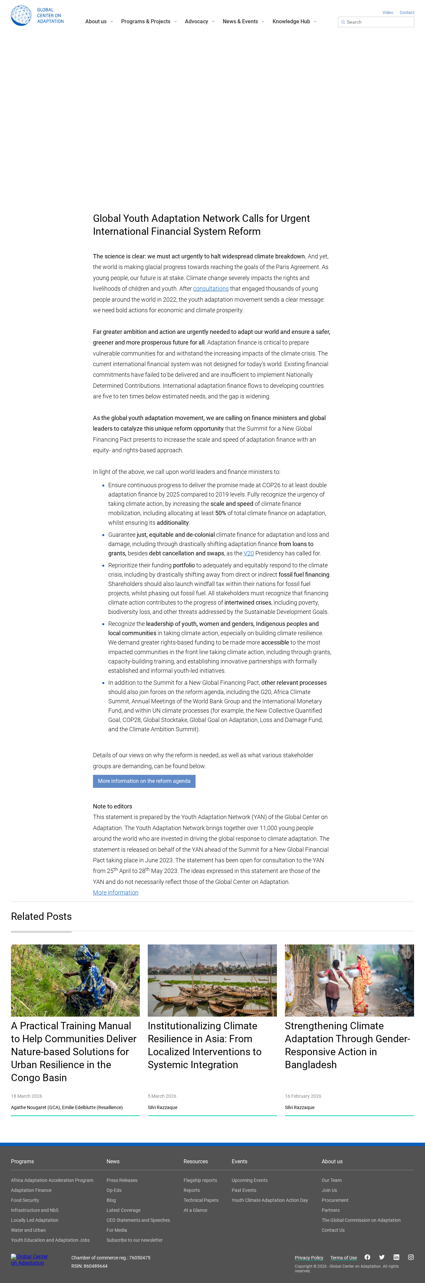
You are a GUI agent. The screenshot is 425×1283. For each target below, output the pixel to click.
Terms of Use (343, 1257)
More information (115, 892)
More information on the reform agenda (144, 781)
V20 (249, 553)
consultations (211, 288)
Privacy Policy (309, 1257)
